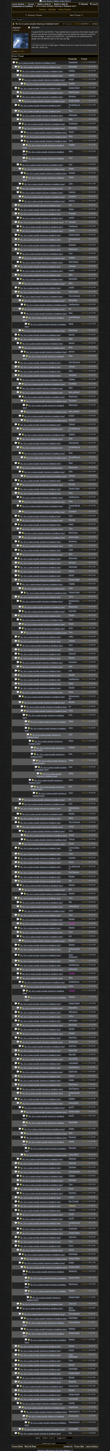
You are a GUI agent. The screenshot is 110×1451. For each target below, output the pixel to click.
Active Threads (64, 9)
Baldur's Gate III (44, 4)
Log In (95, 4)
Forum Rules (17, 1446)
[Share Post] (89, 24)
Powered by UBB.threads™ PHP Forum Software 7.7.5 (55, 1450)
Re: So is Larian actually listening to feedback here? (37, 24)
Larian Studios (18, 4)
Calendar (52, 9)
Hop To (38, 1438)
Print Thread (17, 20)
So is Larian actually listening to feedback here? (37, 63)
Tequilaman (68, 24)
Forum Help (79, 1446)
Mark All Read (30, 1446)
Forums (31, 4)
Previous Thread (34, 15)
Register (84, 4)
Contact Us (68, 1446)
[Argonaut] (21, 48)
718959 (95, 24)
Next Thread (75, 15)
